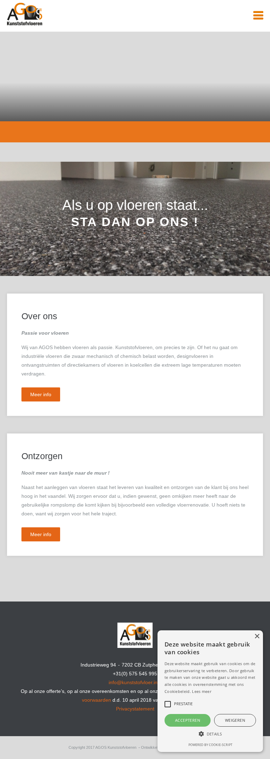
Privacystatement (135, 709)
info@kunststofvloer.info (135, 682)
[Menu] (258, 15)
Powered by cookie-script (210, 744)
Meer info (40, 394)
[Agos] (51, 10)
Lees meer (201, 691)
